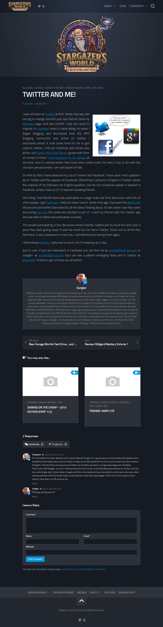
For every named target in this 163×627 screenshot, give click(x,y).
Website (30, 546)
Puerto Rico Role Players (52, 153)
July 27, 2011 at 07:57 (52, 489)
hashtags (52, 202)
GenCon (39, 88)
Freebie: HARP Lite (101, 411)
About (108, 6)
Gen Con (42, 212)
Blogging (28, 88)
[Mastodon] (39, 6)
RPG (88, 88)
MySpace (28, 124)
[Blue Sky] (43, 6)
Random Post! (127, 592)
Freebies (32, 402)
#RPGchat (134, 202)
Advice (93, 592)
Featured (110, 592)
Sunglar (29, 103)
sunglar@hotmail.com (123, 250)
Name (29, 536)
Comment (31, 514)
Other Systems (109, 402)
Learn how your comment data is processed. (83, 569)
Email (87, 536)
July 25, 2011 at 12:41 (54, 455)
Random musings (75, 88)
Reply (34, 483)
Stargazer (36, 454)
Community (136, 6)
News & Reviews (47, 402)
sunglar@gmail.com (51, 255)
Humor (49, 88)
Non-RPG (59, 88)
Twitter (50, 114)
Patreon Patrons (63, 592)
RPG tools (97, 88)
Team (122, 6)
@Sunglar (29, 260)
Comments (35, 444)
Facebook (43, 128)
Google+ (45, 242)
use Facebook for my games (67, 158)
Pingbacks (59, 444)
